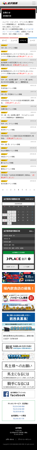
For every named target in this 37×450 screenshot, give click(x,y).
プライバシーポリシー (24, 439)
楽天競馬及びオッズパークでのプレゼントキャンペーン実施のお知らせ (18, 54)
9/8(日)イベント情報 (18, 155)
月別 (30, 231)
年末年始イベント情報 (18, 87)
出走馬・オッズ (10, 267)
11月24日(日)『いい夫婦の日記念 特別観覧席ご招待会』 (18, 135)
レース (32, 40)
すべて (4, 40)
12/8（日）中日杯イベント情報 (18, 93)
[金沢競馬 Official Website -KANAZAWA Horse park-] (10, 3)
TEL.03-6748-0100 (18, 406)
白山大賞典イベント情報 (18, 149)
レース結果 (26, 267)
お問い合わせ (10, 439)
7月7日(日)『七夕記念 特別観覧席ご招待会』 (18, 175)
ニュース (14, 40)
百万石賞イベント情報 (18, 182)
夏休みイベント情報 (18, 167)
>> (34, 190)
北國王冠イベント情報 (18, 107)
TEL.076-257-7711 (18, 418)
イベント (23, 40)
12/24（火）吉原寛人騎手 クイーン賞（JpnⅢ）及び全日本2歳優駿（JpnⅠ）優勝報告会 (18, 79)
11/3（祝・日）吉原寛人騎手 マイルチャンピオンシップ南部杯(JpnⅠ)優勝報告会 (18, 115)
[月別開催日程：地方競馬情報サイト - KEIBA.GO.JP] (29, 199)
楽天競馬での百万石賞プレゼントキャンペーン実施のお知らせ (18, 62)
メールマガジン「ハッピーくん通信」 (17, 30)
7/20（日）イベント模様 (18, 46)
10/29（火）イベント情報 (18, 122)
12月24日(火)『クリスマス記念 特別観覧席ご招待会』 (18, 100)
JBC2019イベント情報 (18, 128)
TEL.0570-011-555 (18, 411)
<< (2, 190)
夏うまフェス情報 (18, 161)
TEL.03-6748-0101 (18, 409)
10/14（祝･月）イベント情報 (18, 143)
